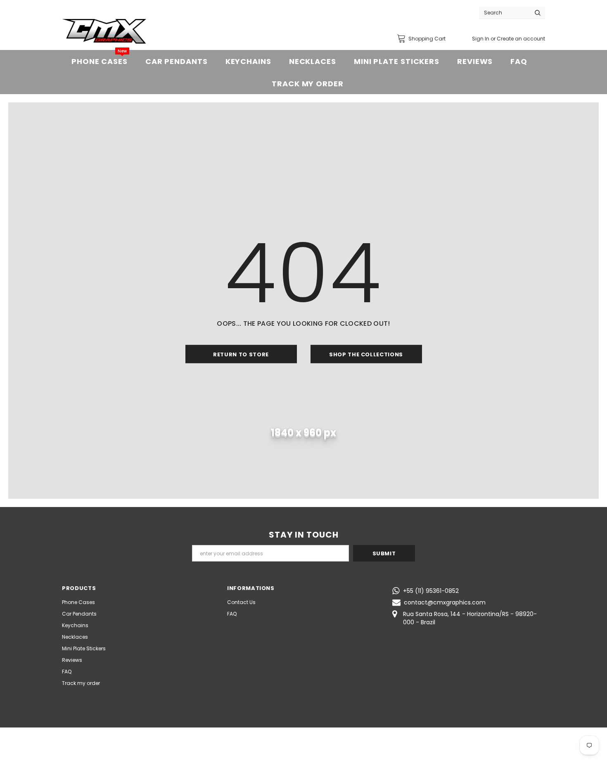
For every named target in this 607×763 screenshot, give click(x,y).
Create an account (521, 38)
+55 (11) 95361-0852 (431, 591)
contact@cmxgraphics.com (445, 602)
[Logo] (104, 31)
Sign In (481, 38)
